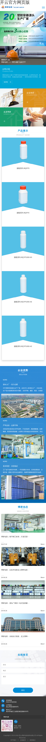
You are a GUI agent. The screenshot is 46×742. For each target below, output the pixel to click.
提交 (23, 690)
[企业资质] (27, 102)
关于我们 (13, 740)
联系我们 (33, 740)
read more (23, 178)
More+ (43, 544)
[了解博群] (4, 121)
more (6, 82)
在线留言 (23, 740)
